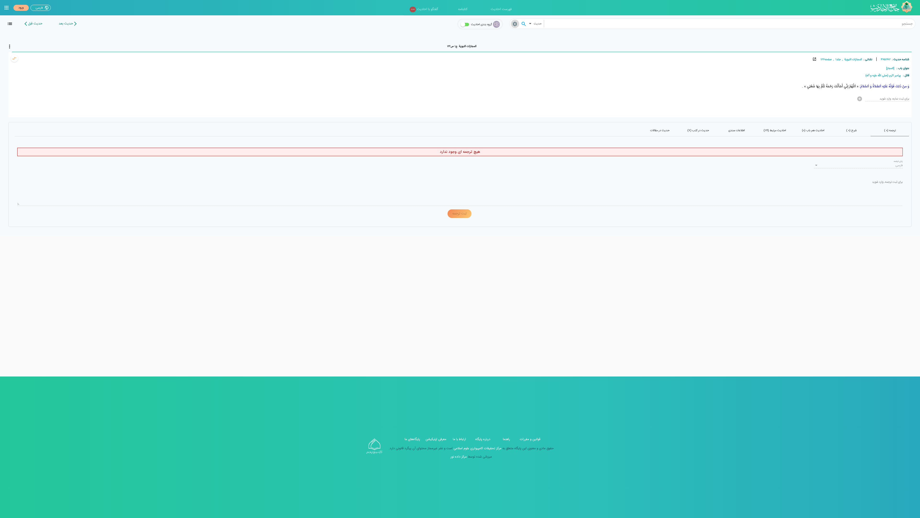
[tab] (462, 46)
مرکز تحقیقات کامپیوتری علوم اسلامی (477, 448)
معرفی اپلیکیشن (436, 439)
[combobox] (729, 23)
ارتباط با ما (459, 439)
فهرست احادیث (501, 9)
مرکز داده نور (458, 456)
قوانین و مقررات (530, 439)
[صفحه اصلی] (893, 7)
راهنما (506, 439)
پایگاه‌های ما (412, 439)
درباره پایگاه (482, 439)
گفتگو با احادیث (424, 9)
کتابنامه (462, 9)
